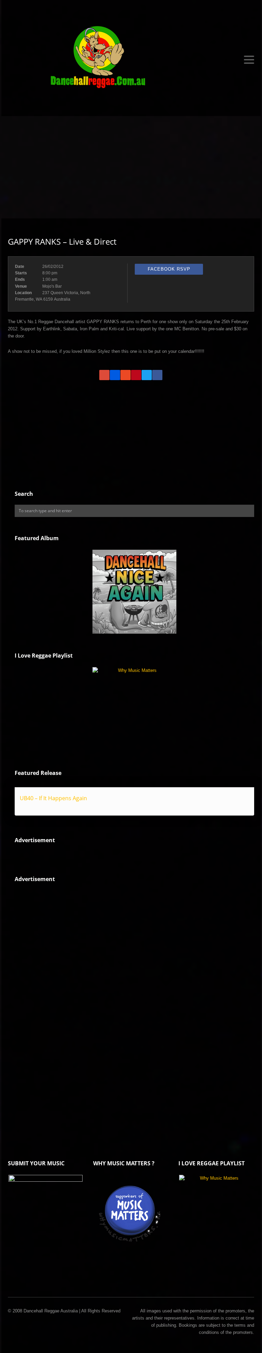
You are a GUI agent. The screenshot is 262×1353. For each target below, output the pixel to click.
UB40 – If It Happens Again (53, 798)
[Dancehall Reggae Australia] (131, 59)
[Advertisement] (131, 167)
